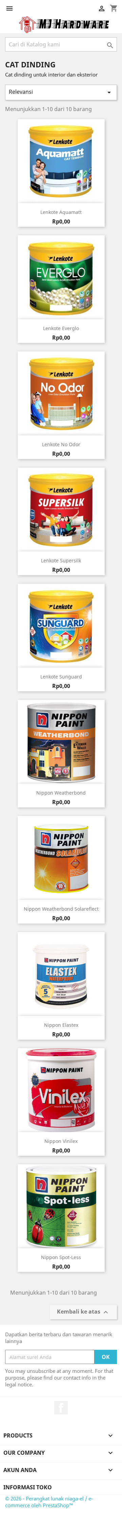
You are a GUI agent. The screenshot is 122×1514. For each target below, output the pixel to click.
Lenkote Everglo (61, 328)
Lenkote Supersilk (61, 560)
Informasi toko (27, 1487)
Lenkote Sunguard (61, 676)
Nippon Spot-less (61, 1257)
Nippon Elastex (61, 1025)
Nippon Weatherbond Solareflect (61, 909)
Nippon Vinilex (61, 1141)
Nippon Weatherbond (61, 793)
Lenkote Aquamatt (61, 212)
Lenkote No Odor (61, 444)
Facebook (61, 1407)
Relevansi (61, 92)
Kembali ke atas (83, 1312)
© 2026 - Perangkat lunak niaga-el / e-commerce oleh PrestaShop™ (49, 1502)
